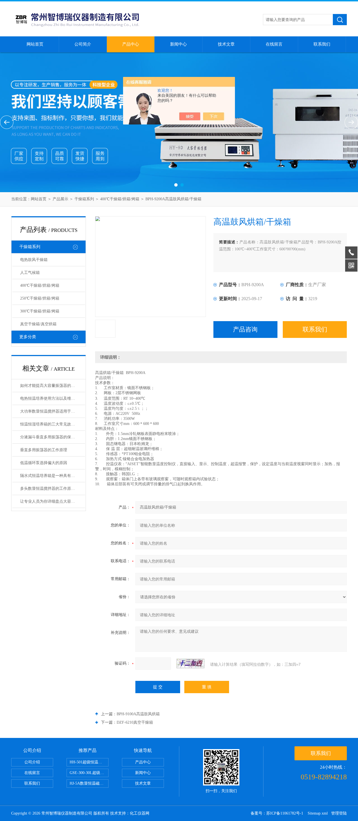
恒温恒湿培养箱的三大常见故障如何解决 (52, 424)
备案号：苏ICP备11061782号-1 (277, 813)
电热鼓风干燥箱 (34, 260)
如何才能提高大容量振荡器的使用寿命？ (52, 386)
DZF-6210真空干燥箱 (135, 722)
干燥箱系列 (84, 199)
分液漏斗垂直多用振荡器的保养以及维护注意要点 (52, 437)
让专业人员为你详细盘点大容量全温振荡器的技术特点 (52, 501)
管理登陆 (339, 813)
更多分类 (27, 337)
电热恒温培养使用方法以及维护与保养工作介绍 (52, 398)
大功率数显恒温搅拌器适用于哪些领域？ (52, 411)
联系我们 (322, 44)
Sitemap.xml (318, 813)
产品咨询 (245, 329)
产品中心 (130, 44)
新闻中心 (178, 44)
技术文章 (226, 44)
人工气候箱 (30, 272)
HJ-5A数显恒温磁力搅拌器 (89, 783)
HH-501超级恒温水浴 (88, 762)
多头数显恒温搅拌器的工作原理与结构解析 (52, 488)
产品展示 (60, 199)
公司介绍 (32, 762)
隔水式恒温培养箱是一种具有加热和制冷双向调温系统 (52, 476)
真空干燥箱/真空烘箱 (38, 324)
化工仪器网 (139, 813)
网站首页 (35, 44)
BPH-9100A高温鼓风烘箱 (138, 714)
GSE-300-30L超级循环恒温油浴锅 (89, 773)
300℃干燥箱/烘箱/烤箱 (39, 311)
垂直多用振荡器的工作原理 (43, 450)
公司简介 (82, 44)
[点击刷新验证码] (190, 663)
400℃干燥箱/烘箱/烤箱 (119, 199)
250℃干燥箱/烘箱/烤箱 (39, 298)
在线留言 (274, 44)
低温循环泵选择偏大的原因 (43, 463)
